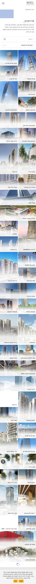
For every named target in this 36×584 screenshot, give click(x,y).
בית (33, 9)
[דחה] (34, 577)
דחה (15, 581)
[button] (3, 3)
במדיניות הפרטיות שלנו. (12, 578)
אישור (21, 581)
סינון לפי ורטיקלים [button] (19, 45)
